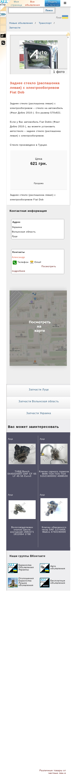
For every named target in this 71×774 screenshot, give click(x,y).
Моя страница (16, 3)
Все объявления (32, 3)
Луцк (59, 17)
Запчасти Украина (38, 413)
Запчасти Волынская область (38, 401)
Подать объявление (52, 3)
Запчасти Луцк (39, 389)
